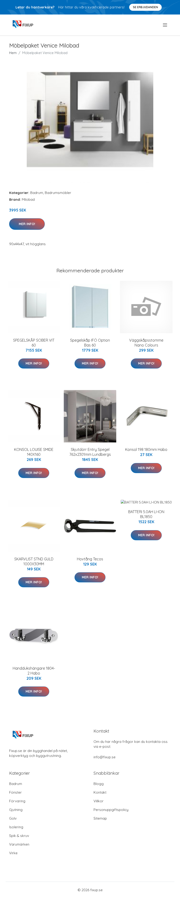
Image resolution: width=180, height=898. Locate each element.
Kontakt (100, 792)
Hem (13, 53)
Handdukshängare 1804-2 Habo (34, 670)
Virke (13, 853)
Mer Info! (27, 224)
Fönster (15, 792)
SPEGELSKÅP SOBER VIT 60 (33, 342)
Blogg (99, 783)
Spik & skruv (19, 835)
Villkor (99, 801)
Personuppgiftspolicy (111, 809)
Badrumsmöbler (58, 192)
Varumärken (19, 844)
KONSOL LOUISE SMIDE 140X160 (33, 452)
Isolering (16, 827)
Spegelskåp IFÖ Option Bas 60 (90, 342)
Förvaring (17, 801)
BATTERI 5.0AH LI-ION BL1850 (146, 514)
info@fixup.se (105, 757)
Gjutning (15, 809)
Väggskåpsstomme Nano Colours (146, 342)
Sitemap (100, 818)
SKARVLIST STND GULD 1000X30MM (33, 561)
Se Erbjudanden (145, 7)
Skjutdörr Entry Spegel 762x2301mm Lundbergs (90, 452)
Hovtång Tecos (90, 559)
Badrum (36, 192)
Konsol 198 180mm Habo (146, 449)
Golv (13, 818)
